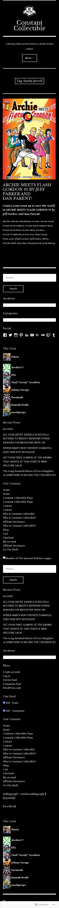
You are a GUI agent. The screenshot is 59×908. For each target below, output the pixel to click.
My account (9, 541)
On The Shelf (10, 243)
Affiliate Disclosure (14, 521)
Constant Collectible (29, 25)
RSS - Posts (12, 702)
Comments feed (12, 684)
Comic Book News (12, 230)
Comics (40, 230)
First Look (9, 239)
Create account (11, 672)
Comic (36, 221)
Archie (7, 221)
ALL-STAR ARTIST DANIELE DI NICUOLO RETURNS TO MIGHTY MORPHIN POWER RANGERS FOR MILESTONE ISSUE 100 (26, 438)
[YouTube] (32, 335)
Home (6, 490)
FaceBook (9, 806)
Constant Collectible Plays (18, 498)
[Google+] (38, 335)
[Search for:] (29, 277)
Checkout (8, 537)
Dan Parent (42, 234)
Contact (7, 505)
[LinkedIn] (27, 335)
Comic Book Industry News (39, 226)
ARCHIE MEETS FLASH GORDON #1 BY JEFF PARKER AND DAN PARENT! (27, 192)
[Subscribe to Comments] (4, 710)
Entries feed (10, 680)
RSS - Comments (15, 710)
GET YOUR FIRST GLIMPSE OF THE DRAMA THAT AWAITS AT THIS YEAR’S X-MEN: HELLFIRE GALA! (27, 461)
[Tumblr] (54, 335)
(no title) (8, 429)
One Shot (22, 243)
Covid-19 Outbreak (13, 234)
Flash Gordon (22, 239)
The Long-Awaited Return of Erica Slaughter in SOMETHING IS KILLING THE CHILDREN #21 (29, 473)
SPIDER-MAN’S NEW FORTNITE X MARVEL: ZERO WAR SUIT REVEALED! (27, 450)
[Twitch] (48, 335)
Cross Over (29, 234)
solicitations (49, 243)
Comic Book (47, 221)
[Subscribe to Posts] (4, 702)
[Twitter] (10, 335)
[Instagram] (16, 335)
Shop (6, 529)
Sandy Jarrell (35, 243)
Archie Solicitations (21, 221)
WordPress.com (12, 687)
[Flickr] (43, 335)
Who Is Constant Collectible (19, 513)
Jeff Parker (36, 239)
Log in (6, 676)
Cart (5, 533)
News (45, 239)
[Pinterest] (21, 335)
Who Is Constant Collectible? (19, 517)
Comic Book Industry (14, 226)
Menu (28, 58)
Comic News (29, 230)
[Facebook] (5, 335)
